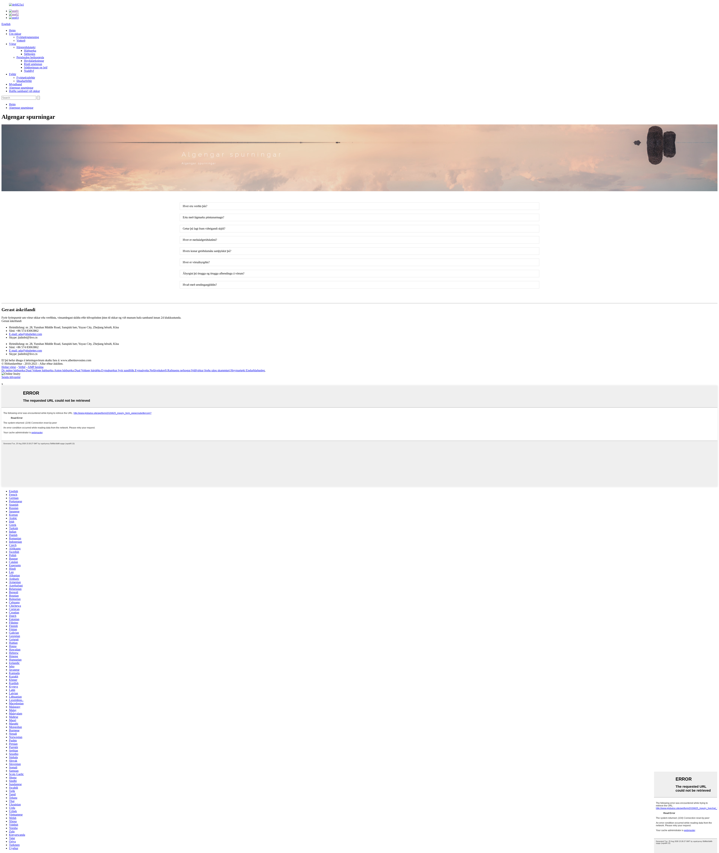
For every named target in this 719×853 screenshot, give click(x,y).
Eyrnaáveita (142, 370)
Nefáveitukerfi (158, 370)
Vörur (12, 43)
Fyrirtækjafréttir (25, 77)
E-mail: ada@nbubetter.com (25, 334)
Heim (12, 30)
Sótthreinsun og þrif (35, 67)
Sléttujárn (29, 54)
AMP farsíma (35, 367)
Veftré (21, 367)
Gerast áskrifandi (11, 321)
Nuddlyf (29, 70)
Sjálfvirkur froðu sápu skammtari (210, 370)
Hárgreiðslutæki (25, 47)
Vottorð (20, 40)
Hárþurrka (30, 50)
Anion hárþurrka (64, 370)
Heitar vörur (8, 367)
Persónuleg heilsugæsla (30, 57)
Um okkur (15, 33)
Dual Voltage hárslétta (88, 370)
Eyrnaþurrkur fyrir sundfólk (117, 370)
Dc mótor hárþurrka (13, 370)
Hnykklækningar (34, 60)
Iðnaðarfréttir (24, 81)
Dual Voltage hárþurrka (39, 370)
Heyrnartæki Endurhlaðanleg (247, 370)
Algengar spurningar (21, 87)
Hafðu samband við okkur (24, 91)
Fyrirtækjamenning (27, 37)
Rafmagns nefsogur (178, 370)
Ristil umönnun (33, 64)
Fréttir (12, 74)
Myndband (15, 84)
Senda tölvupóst (10, 377)
